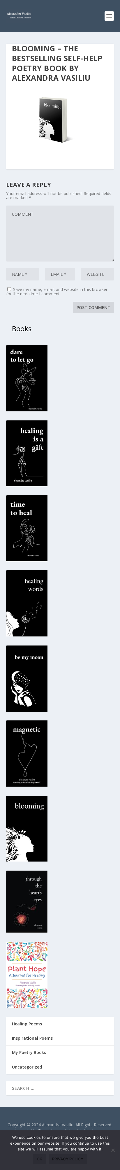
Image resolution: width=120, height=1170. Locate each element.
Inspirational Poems (32, 1038)
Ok (39, 1159)
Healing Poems (27, 1024)
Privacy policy (67, 1159)
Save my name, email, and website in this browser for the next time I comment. (56, 292)
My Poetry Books (29, 1052)
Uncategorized (27, 1067)
